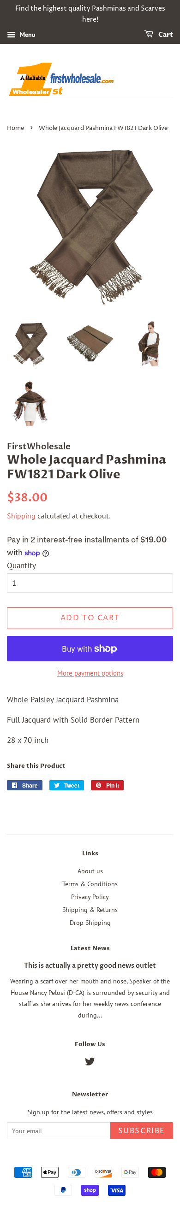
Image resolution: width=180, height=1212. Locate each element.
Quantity (21, 565)
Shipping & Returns (90, 909)
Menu (27, 34)
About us (90, 870)
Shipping (21, 515)
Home (15, 128)
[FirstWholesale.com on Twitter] (90, 1063)
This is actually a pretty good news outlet (90, 965)
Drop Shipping (90, 922)
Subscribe (141, 1131)
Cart (165, 34)
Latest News (90, 948)
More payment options (90, 673)
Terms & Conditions (90, 883)
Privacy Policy (90, 896)
